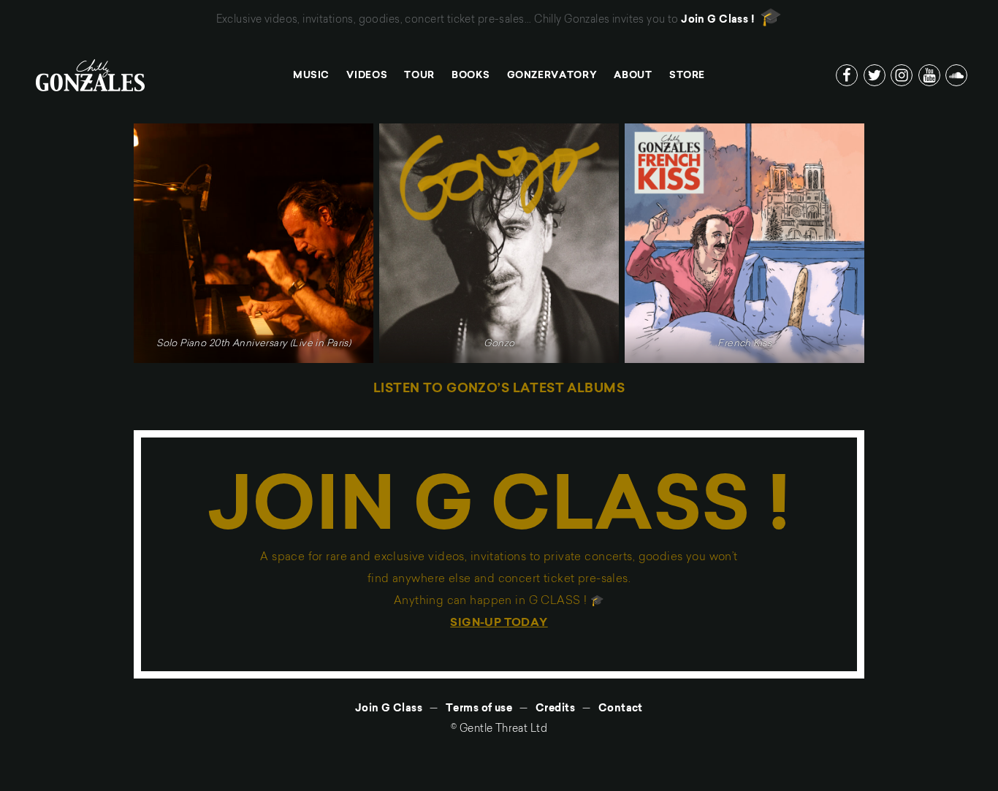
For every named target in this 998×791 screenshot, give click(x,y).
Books (471, 75)
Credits (555, 709)
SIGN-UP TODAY (498, 623)
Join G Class (388, 709)
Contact (620, 709)
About (633, 75)
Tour (419, 75)
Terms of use (479, 709)
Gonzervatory (552, 75)
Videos (366, 75)
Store (687, 75)
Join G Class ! (718, 20)
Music (311, 75)
